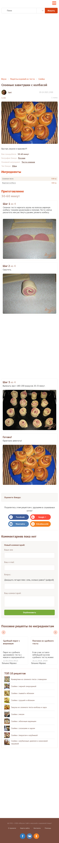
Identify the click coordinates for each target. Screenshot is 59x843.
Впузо (3, 79)
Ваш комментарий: (12, 593)
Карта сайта (25, 828)
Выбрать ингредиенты (41, 10)
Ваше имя (8, 550)
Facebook (20, 517)
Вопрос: (7, 574)
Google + (42, 517)
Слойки (41, 79)
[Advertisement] (29, 45)
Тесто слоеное (28, 162)
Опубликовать (29, 612)
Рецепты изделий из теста (22, 79)
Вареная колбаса (9, 183)
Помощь (48, 828)
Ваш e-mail (9, 562)
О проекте (12, 828)
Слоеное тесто (7, 179)
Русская (21, 158)
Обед (14, 166)
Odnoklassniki (42, 524)
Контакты (37, 828)
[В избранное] (56, 92)
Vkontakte (20, 524)
